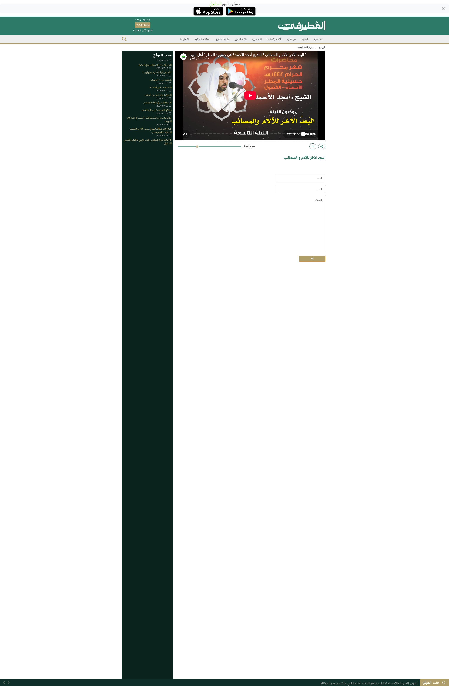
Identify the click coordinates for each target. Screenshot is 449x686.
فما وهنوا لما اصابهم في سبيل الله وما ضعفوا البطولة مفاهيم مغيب (151, 130)
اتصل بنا (184, 39)
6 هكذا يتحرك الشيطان (161, 80)
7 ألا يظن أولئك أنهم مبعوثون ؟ (157, 72)
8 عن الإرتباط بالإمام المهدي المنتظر (155, 65)
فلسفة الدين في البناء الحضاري (157, 102)
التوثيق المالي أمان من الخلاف (158, 95)
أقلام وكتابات (274, 39)
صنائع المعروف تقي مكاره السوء (157, 110)
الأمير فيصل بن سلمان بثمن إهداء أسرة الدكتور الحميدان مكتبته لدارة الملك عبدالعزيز (361, 683)
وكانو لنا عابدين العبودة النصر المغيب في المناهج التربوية (149, 119)
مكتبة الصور (241, 39)
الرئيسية (318, 39)
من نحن (291, 39)
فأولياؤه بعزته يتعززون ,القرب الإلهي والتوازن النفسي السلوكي (148, 141)
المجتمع (257, 39)
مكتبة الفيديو (222, 39)
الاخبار (305, 39)
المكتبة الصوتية (202, 39)
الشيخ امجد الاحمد (305, 47)
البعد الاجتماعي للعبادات (160, 87)
